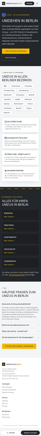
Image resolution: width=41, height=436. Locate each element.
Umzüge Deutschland (9, 390)
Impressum (5, 414)
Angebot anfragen (8, 392)
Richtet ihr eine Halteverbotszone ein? (20, 325)
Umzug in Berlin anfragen (15, 51)
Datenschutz (6, 417)
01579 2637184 (10, 58)
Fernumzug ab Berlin (17, 275)
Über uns (5, 403)
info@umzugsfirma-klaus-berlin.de (18, 376)
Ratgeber (5, 401)
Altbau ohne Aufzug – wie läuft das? (20, 331)
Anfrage (29, 3)
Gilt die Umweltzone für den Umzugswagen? (20, 337)
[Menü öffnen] (37, 3)
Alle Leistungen (7, 387)
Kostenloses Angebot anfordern (19, 346)
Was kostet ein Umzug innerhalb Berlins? (20, 304)
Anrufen (12, 433)
